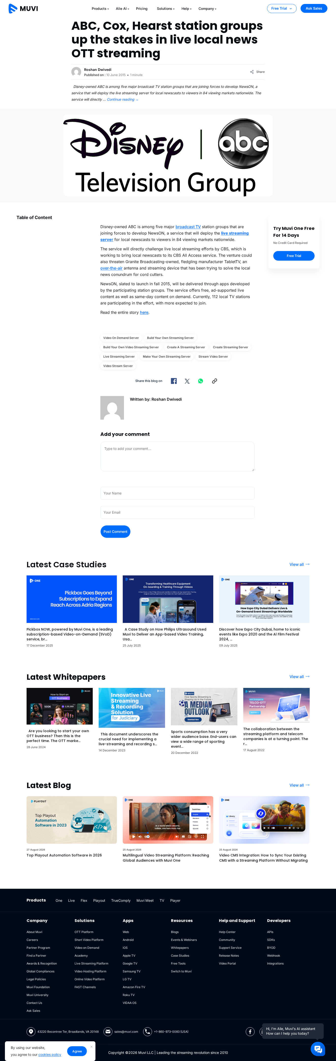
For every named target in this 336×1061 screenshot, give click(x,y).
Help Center (227, 932)
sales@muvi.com (126, 1031)
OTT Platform (84, 932)
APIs (270, 932)
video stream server (118, 366)
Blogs (175, 932)
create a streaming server (186, 347)
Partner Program (38, 948)
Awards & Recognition (42, 963)
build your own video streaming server (131, 347)
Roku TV (129, 995)
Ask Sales (314, 8)
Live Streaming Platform (91, 963)
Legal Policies (36, 979)
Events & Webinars (184, 940)
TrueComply (121, 900)
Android (128, 940)
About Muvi (34, 932)
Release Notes (229, 955)
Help (185, 8)
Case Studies (180, 955)
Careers (32, 940)
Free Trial (279, 8)
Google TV (130, 963)
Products (99, 8)
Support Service (230, 948)
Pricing (142, 8)
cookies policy (49, 1054)
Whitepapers (180, 948)
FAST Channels (85, 987)
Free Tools (178, 963)
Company (206, 8)
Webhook (273, 955)
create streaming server (230, 347)
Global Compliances (40, 971)
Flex (84, 900)
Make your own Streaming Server (167, 356)
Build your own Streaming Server (170, 338)
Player (175, 900)
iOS (125, 948)
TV (162, 900)
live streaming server (119, 356)
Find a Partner (36, 955)
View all (297, 564)
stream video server (213, 356)
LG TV (127, 979)
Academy (81, 955)
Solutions (164, 8)
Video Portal (227, 963)
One (59, 900)
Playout (99, 900)
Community (227, 940)
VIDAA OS (130, 1003)
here (144, 312)
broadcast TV (188, 226)
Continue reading (123, 99)
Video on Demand (87, 948)
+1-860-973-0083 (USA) (171, 1031)
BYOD (271, 948)
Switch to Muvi (181, 971)
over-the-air (111, 268)
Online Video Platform (90, 979)
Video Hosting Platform (91, 971)
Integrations (275, 963)
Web (126, 932)
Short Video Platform (89, 940)
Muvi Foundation (38, 987)
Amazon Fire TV (134, 987)
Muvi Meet (145, 900)
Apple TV (129, 955)
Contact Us (34, 1003)
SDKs (271, 940)
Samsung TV (131, 971)
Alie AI (121, 8)
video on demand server (121, 338)
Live (71, 900)
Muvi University (37, 995)
